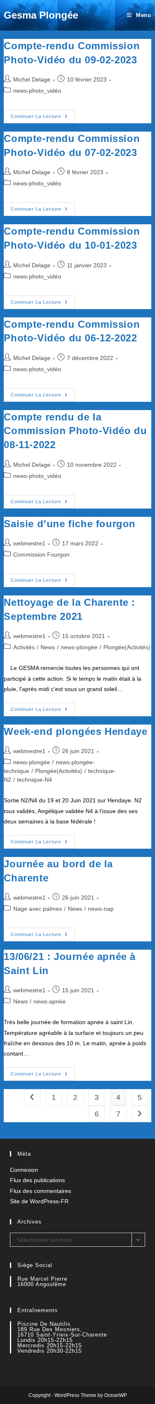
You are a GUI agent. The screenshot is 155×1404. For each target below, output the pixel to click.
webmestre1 (29, 543)
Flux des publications (37, 1180)
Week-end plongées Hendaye (75, 731)
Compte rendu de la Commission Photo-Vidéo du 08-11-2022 (75, 430)
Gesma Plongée (41, 15)
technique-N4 (34, 779)
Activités (24, 647)
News (48, 647)
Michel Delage (31, 79)
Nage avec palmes (37, 908)
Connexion (24, 1169)
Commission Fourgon (41, 554)
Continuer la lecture (43, 118)
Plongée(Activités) (126, 647)
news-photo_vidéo (37, 90)
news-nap (101, 908)
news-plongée (79, 647)
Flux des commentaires (40, 1191)
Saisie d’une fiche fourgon (70, 523)
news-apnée (49, 1001)
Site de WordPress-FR (39, 1201)
